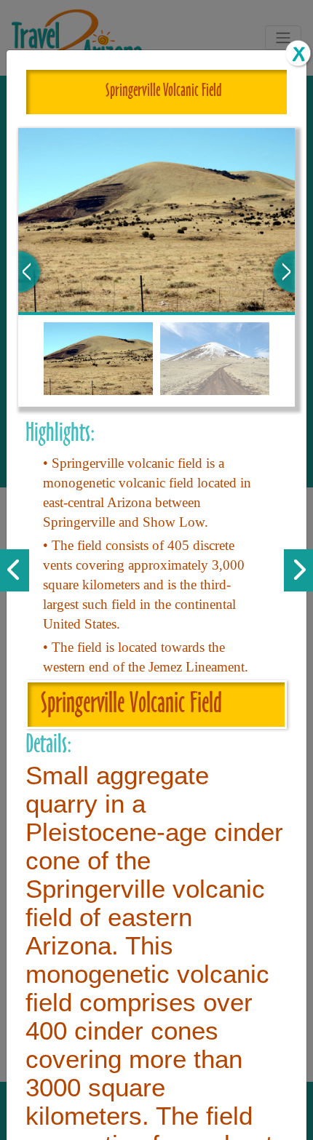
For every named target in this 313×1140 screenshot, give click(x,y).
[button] (29, 271)
